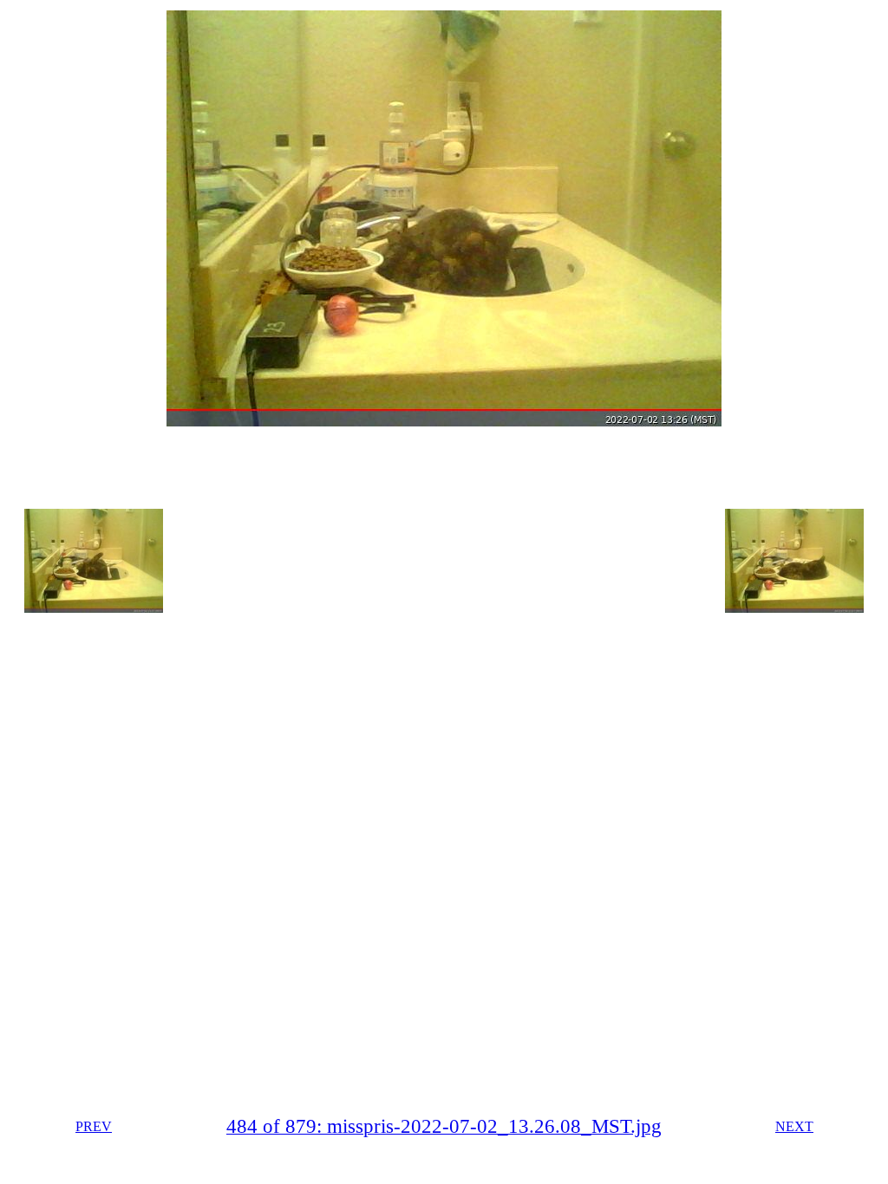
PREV (93, 1126)
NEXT (794, 1126)
